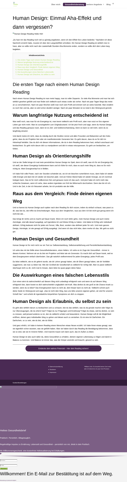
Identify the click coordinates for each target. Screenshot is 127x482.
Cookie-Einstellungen (19, 382)
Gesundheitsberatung (74, 4)
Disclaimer (53, 369)
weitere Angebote (94, 5)
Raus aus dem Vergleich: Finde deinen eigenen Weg (38, 67)
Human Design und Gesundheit (29, 70)
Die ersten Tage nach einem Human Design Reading (38, 60)
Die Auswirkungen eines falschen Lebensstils (35, 72)
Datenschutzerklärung (56, 366)
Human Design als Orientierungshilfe (31, 65)
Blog (108, 5)
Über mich (55, 5)
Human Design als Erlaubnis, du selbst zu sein (35, 74)
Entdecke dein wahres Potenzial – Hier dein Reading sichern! (63, 348)
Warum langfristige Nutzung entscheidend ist (34, 62)
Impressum (53, 372)
